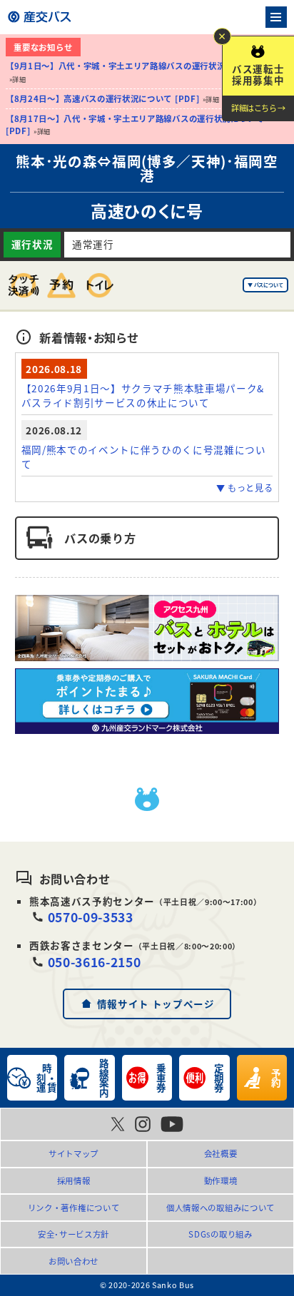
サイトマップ (73, 1153)
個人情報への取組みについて (220, 1207)
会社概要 (221, 1153)
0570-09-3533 (90, 917)
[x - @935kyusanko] (117, 1124)
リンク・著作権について (73, 1207)
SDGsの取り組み (220, 1234)
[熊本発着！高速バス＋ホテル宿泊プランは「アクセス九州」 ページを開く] (147, 628)
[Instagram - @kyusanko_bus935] (142, 1124)
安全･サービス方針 (73, 1234)
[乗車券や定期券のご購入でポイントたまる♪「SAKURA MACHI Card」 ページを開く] (147, 701)
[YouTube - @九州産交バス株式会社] (172, 1124)
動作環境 (221, 1180)
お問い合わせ (73, 1261)
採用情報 (74, 1180)
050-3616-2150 (94, 962)
